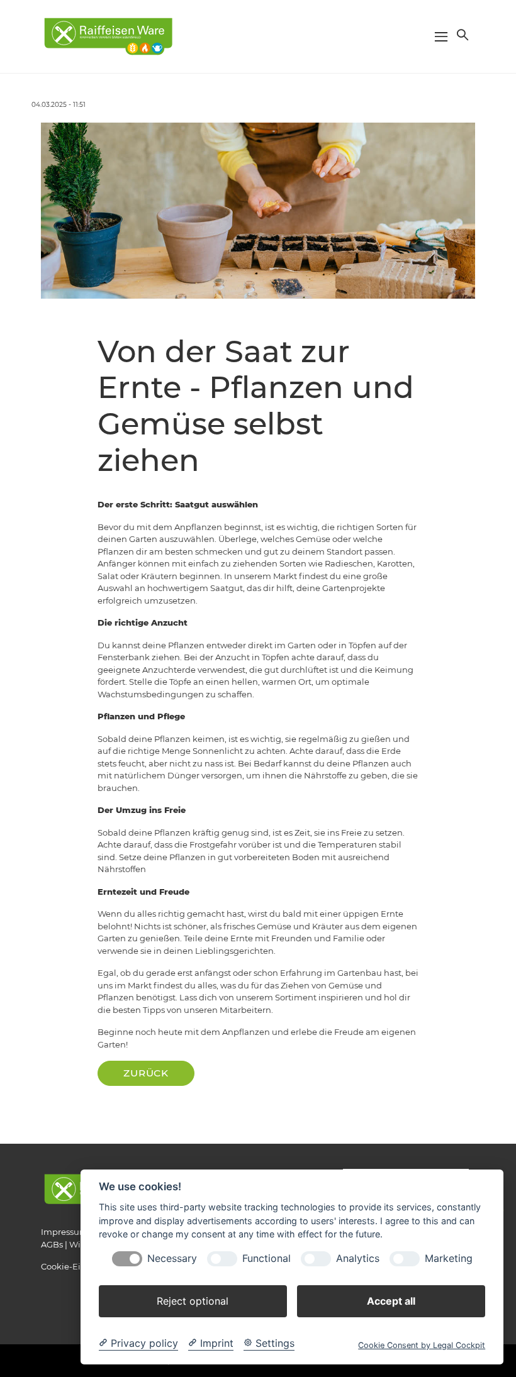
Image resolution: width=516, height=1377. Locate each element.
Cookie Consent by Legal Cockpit (421, 1345)
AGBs (52, 1244)
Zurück (146, 1073)
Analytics (357, 1258)
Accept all (391, 1301)
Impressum (64, 1232)
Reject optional (192, 1301)
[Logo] (108, 35)
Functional (266, 1258)
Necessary (172, 1258)
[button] (461, 34)
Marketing (449, 1258)
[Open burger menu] (441, 36)
